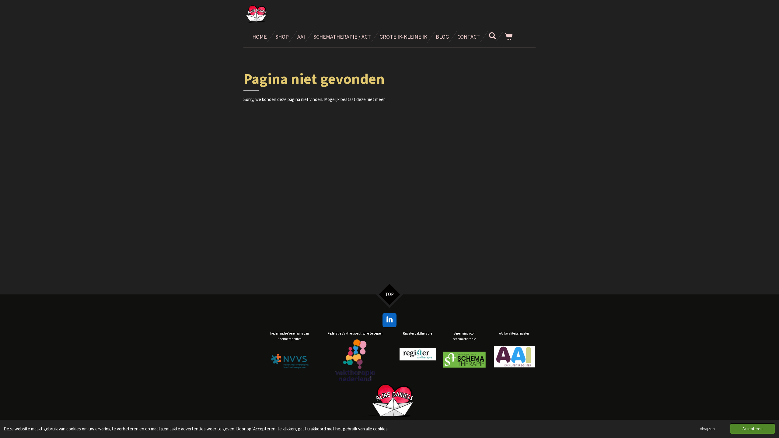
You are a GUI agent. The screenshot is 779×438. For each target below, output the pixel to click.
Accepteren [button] (752, 428)
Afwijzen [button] (707, 428)
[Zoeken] (492, 36)
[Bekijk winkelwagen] (508, 37)
